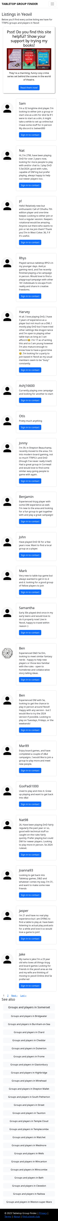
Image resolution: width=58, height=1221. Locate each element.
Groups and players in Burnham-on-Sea (29, 1024)
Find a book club (31, 1216)
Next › (14, 995)
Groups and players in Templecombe (29, 1129)
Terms (8, 1216)
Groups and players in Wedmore (29, 1145)
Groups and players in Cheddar (29, 1040)
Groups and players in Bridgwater (29, 1016)
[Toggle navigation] (52, 4)
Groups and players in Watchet (29, 1137)
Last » (23, 995)
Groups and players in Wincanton (29, 1161)
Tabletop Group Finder (20, 4)
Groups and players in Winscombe (29, 1169)
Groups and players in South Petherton (29, 1096)
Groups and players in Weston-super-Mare (29, 1201)
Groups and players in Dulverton (29, 1048)
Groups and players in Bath (29, 1177)
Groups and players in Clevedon (29, 1185)
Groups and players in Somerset (29, 1007)
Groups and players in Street (29, 1104)
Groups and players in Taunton (29, 1113)
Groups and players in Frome (29, 1056)
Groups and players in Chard (29, 1032)
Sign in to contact (30, 134)
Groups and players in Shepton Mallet (29, 1088)
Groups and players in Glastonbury (29, 1064)
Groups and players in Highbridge (29, 1072)
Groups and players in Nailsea (29, 1193)
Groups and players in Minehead (29, 1080)
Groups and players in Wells (29, 1153)
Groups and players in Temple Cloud (29, 1121)
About (17, 1216)
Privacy (43, 1213)
